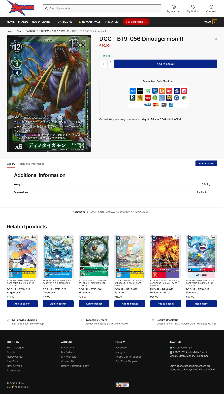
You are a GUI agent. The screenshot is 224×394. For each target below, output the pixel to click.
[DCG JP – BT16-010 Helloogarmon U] (165, 256)
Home (10, 31)
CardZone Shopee (126, 361)
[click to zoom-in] (49, 93)
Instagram (121, 352)
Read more (201, 303)
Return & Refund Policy (75, 365)
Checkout (211, 11)
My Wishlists (68, 356)
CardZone (13, 361)
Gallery (11, 163)
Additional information (32, 163)
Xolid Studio (21, 386)
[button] (210, 22)
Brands (11, 352)
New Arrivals (14, 365)
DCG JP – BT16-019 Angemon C (18, 291)
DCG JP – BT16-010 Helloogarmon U (161, 291)
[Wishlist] (32, 239)
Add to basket (166, 64)
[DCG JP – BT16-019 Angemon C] (22, 256)
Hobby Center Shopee (128, 356)
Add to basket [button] (22, 303)
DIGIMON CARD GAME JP (55, 31)
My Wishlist (193, 11)
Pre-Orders (13, 370)
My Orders (67, 352)
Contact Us (67, 361)
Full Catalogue (15, 347)
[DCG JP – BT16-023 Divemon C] (58, 256)
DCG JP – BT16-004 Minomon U (90, 291)
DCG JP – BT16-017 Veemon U (197, 291)
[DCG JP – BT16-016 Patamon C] (129, 256)
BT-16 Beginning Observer (21, 280)
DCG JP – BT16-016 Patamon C (126, 291)
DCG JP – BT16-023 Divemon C (54, 291)
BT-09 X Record (95, 211)
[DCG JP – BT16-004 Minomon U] (94, 256)
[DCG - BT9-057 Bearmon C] (215, 39)
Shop (19, 31)
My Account (173, 11)
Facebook (121, 347)
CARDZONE (32, 31)
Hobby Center (15, 356)
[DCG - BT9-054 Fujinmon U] (212, 39)
